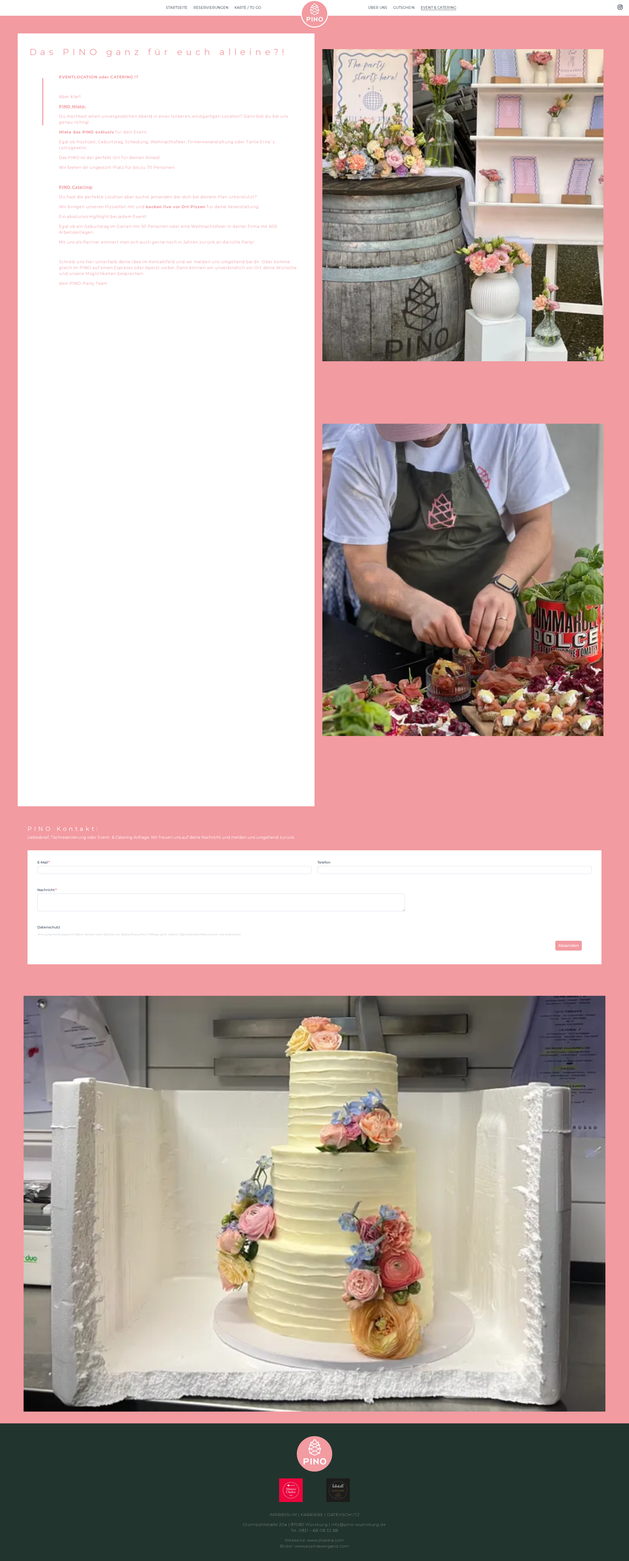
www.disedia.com (325, 1540)
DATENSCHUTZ (343, 1514)
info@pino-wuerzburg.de (358, 1524)
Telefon (323, 862)
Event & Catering (438, 7)
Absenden (568, 945)
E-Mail (42, 862)
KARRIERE (312, 1514)
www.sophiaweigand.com (322, 1546)
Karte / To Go (247, 7)
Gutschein (404, 7)
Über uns (377, 7)
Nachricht (46, 890)
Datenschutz (48, 927)
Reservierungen (211, 7)
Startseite (176, 7)
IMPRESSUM (283, 1514)
